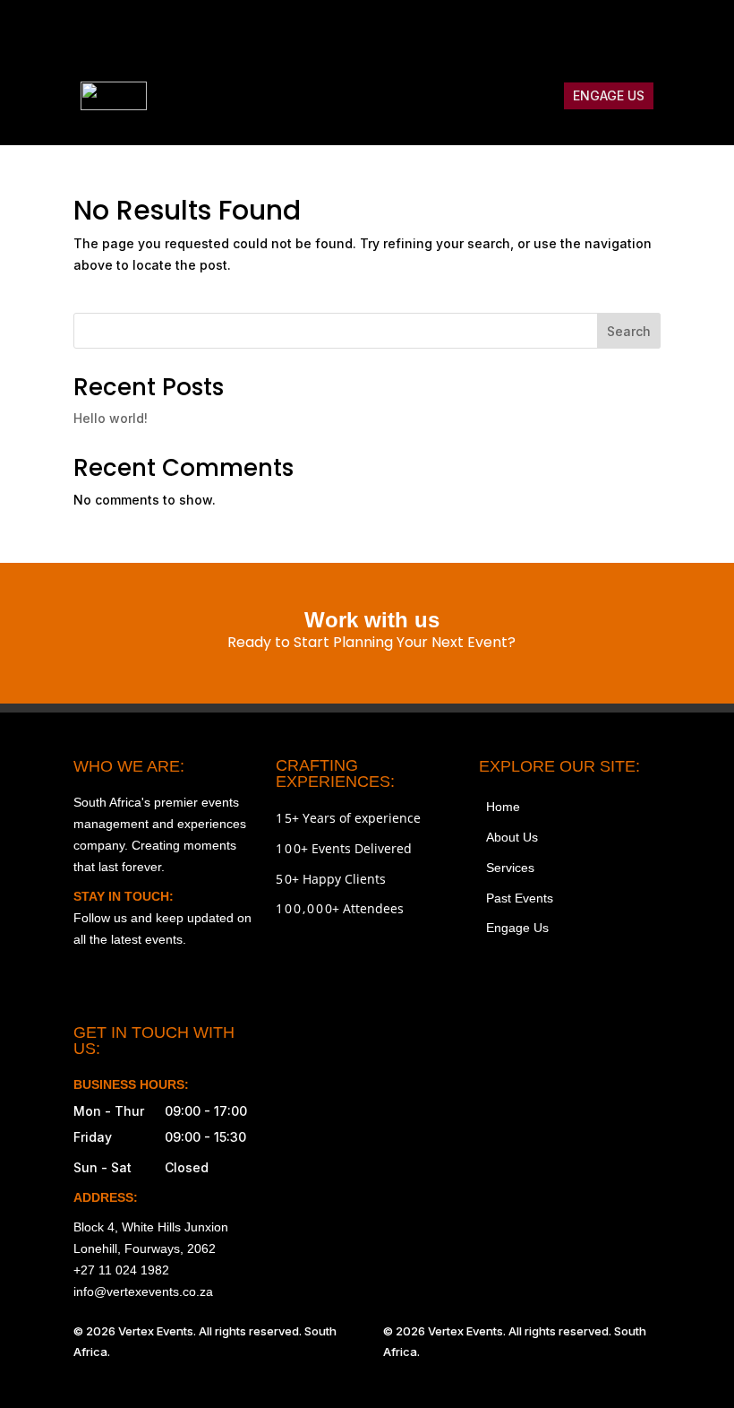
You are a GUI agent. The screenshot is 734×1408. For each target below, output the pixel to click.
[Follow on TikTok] (571, 32)
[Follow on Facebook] (533, 32)
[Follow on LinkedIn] (646, 32)
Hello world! (110, 418)
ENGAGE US (608, 95)
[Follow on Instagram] (496, 32)
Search (629, 331)
